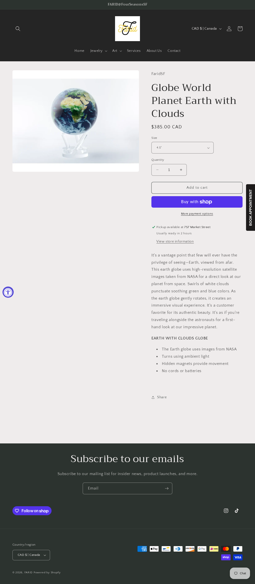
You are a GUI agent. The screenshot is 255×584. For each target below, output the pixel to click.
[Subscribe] (166, 488)
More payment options (197, 213)
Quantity (157, 160)
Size (154, 138)
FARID (28, 572)
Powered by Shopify (47, 572)
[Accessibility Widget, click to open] (8, 292)
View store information (175, 242)
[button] (17, 28)
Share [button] (162, 397)
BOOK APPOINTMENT (251, 207)
